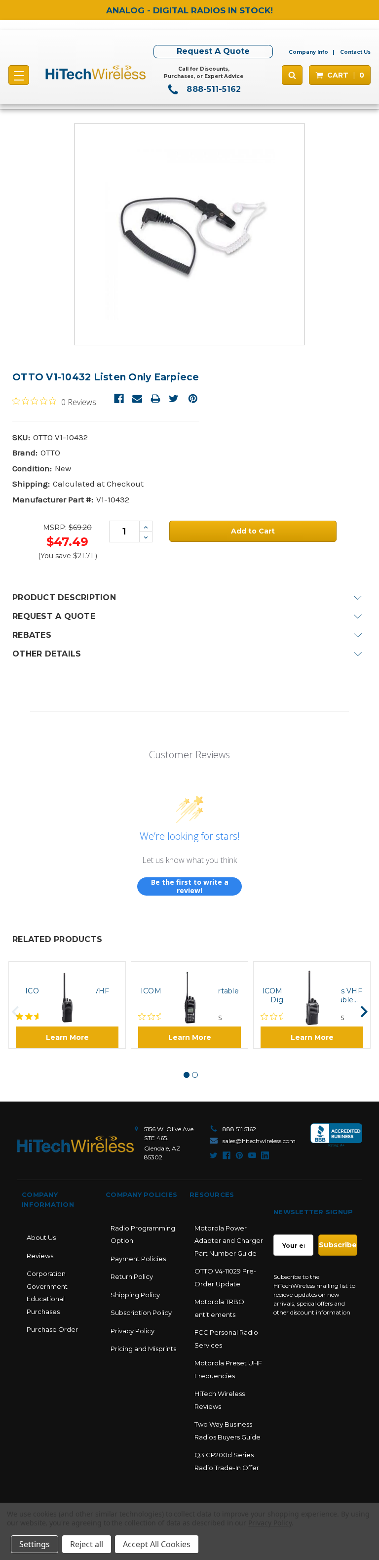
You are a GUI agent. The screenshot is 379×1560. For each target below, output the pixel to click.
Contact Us (355, 52)
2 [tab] (195, 1075)
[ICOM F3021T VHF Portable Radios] (189, 970)
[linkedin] (265, 1155)
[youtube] (252, 1155)
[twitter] (214, 1155)
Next (364, 1011)
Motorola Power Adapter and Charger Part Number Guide (228, 1240)
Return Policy (132, 1276)
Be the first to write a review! (189, 886)
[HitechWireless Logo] (95, 72)
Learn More (67, 1037)
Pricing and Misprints (143, 1349)
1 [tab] (187, 1075)
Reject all (86, 1544)
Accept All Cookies (156, 1544)
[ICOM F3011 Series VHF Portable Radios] (67, 970)
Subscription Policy (141, 1312)
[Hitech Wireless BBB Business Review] (336, 1140)
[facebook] (226, 1155)
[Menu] (18, 75)
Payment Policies (138, 1259)
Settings (34, 1544)
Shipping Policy (135, 1295)
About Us (41, 1237)
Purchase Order (52, 1329)
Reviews (40, 1256)
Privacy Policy (132, 1331)
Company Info (308, 52)
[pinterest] (239, 1155)
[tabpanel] (67, 1005)
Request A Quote (213, 51)
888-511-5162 (212, 89)
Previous (15, 1011)
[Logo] (75, 1144)
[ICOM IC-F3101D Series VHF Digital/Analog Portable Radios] (311, 970)
